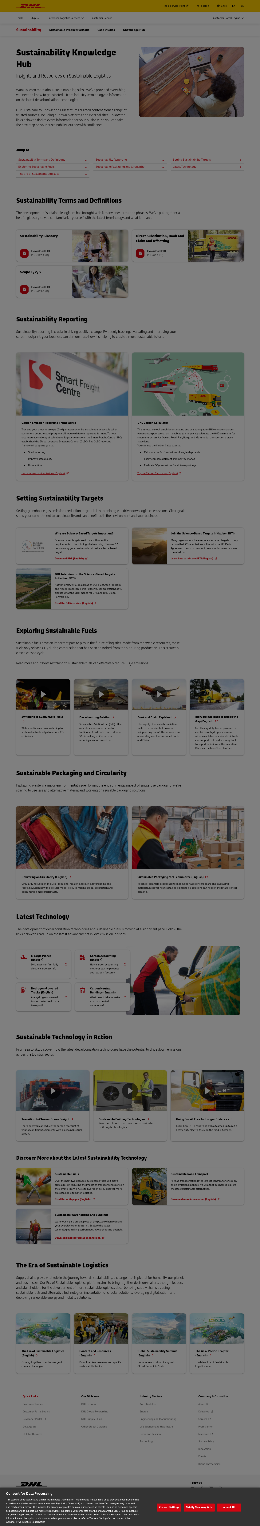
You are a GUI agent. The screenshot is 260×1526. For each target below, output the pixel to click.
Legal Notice (38, 1522)
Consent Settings (169, 1507)
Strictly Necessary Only (199, 1507)
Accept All (229, 1507)
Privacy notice (23, 1522)
